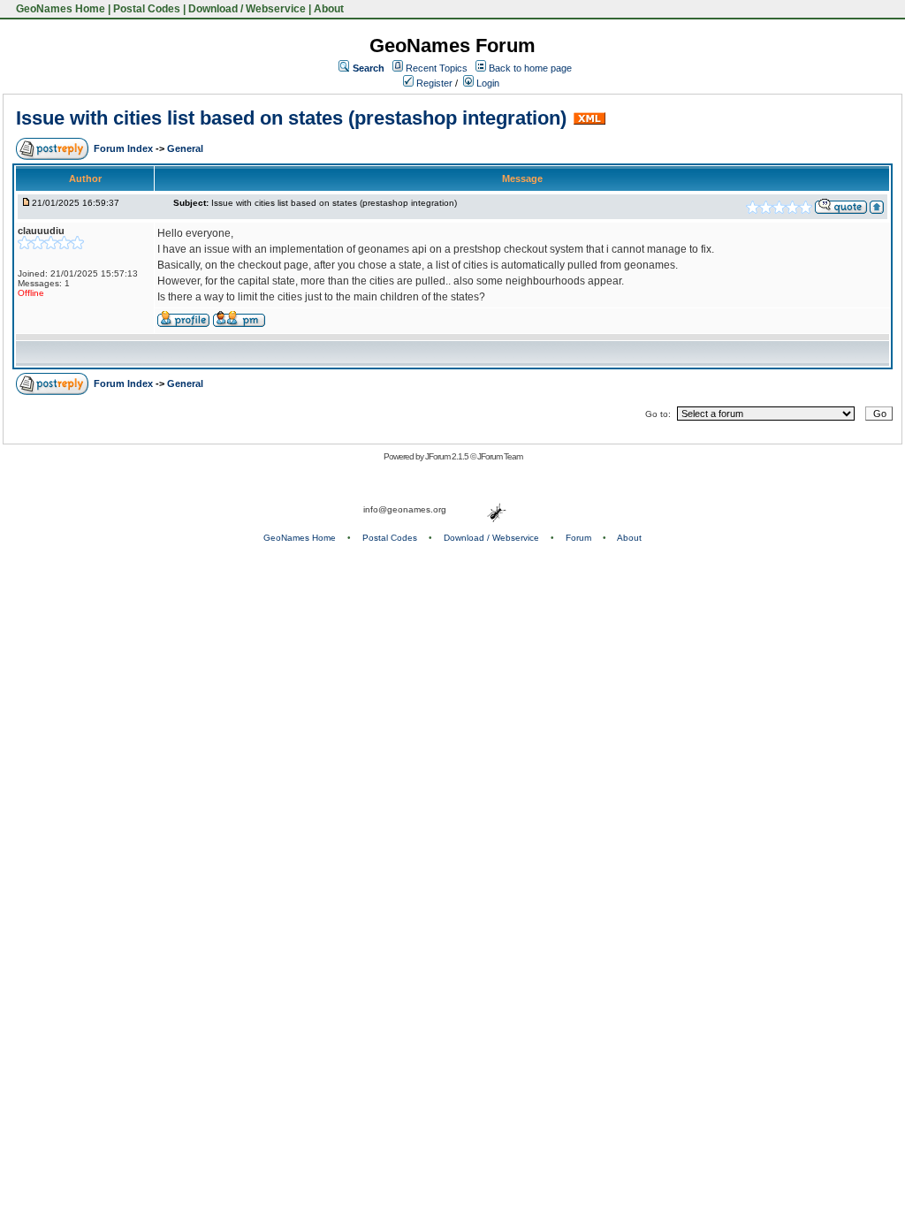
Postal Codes (146, 9)
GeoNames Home (59, 9)
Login (486, 83)
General (185, 148)
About (329, 9)
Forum (578, 538)
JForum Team (499, 456)
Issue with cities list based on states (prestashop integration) (291, 118)
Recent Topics (437, 68)
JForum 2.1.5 (447, 456)
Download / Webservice (247, 9)
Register (433, 83)
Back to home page (530, 68)
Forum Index (125, 148)
